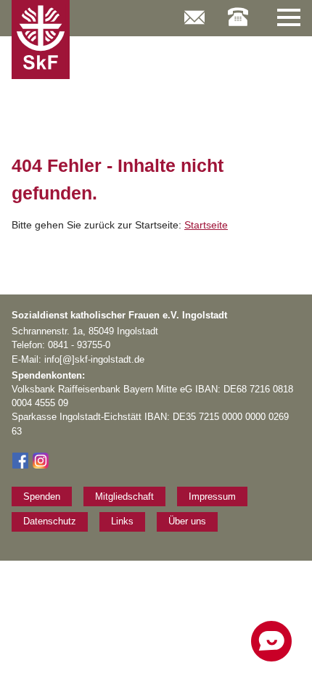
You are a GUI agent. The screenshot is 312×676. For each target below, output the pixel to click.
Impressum (212, 496)
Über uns (187, 521)
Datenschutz (49, 521)
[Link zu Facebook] (20, 466)
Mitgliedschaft (124, 496)
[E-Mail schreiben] (194, 10)
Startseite (206, 225)
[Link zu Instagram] (40, 466)
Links (122, 521)
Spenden (41, 496)
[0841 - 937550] (238, 9)
